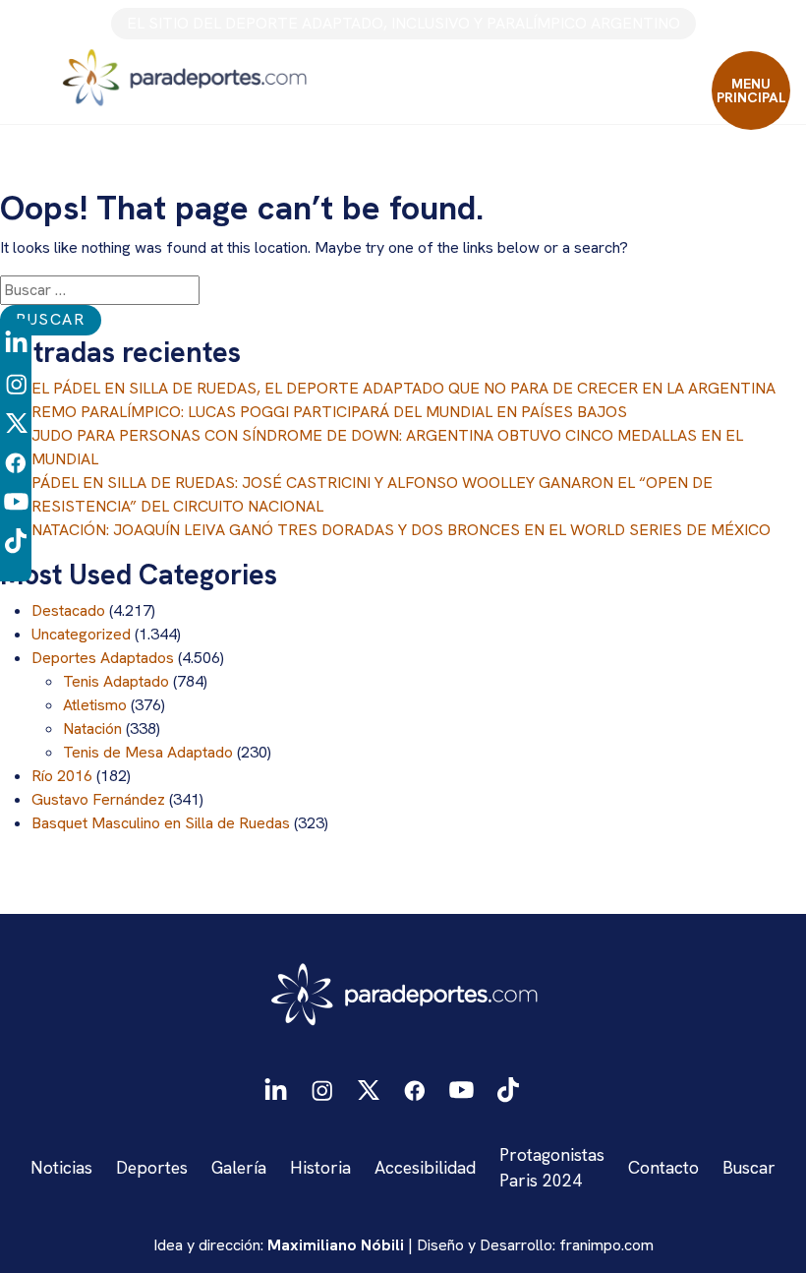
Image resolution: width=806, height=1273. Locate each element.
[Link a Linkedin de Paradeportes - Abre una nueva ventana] (16, 343)
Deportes (152, 1167)
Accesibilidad (425, 1167)
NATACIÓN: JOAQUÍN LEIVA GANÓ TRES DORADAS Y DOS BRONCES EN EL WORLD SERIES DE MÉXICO (401, 529)
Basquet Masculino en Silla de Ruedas (160, 823)
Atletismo (95, 705)
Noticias (61, 1167)
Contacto (663, 1167)
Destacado (68, 610)
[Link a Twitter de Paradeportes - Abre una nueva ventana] (16, 421)
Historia (320, 1167)
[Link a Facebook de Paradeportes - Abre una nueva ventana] (16, 461)
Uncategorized (81, 634)
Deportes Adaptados (102, 657)
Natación (92, 728)
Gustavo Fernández (98, 799)
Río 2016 (61, 775)
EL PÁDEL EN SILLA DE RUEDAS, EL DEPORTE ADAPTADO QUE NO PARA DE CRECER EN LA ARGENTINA (403, 388)
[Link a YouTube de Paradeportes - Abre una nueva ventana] (16, 500)
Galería (238, 1167)
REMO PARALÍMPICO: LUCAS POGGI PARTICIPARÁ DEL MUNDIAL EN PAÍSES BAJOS (329, 411)
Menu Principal (751, 90)
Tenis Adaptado (116, 681)
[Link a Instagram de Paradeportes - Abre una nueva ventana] (16, 382)
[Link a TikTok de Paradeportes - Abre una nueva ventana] (16, 539)
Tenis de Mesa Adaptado (148, 752)
